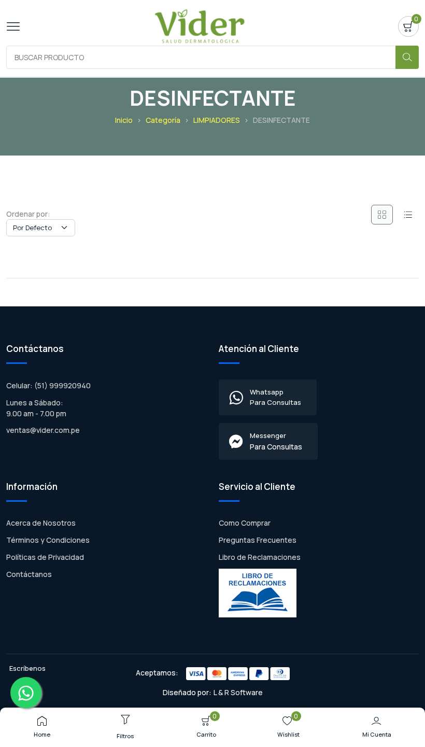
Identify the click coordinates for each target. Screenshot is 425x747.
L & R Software (238, 692)
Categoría (163, 120)
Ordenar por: (28, 214)
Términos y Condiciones (48, 540)
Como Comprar (245, 523)
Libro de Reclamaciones (260, 557)
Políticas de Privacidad (45, 557)
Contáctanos (29, 574)
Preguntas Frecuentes (257, 540)
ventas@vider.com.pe (43, 430)
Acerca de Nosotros (41, 523)
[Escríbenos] (25, 692)
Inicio (124, 120)
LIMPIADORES (216, 120)
